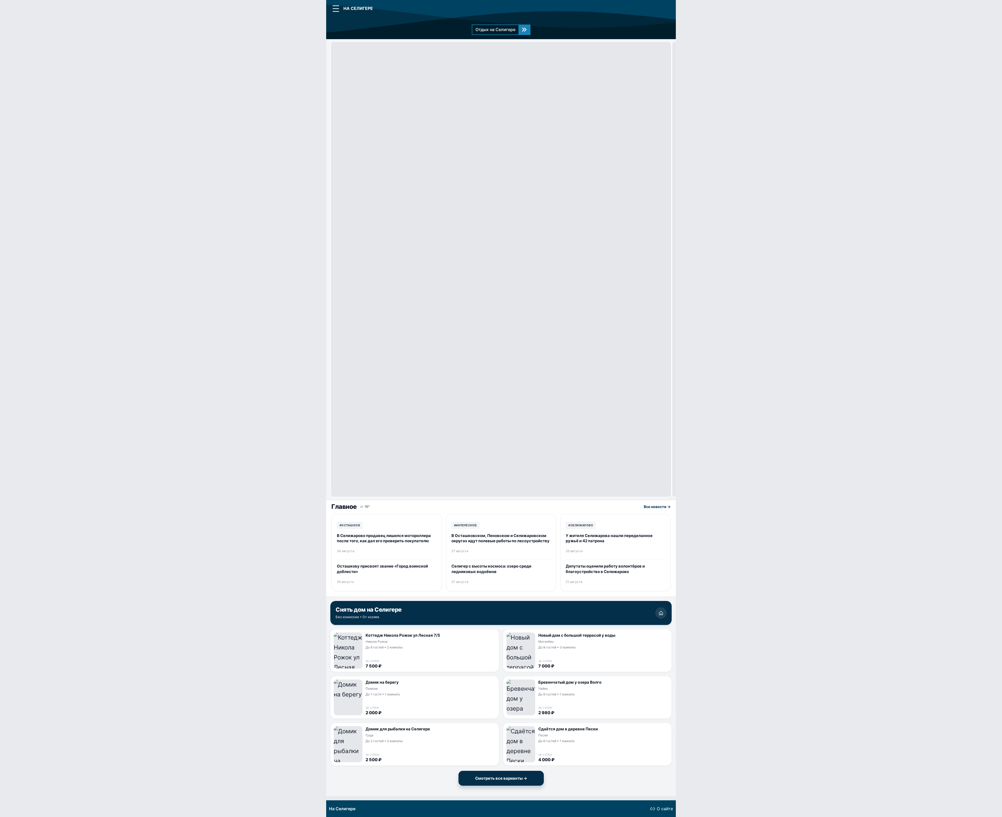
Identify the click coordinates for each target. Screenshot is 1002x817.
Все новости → (657, 506)
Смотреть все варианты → (501, 778)
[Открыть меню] (335, 8)
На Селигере (342, 808)
